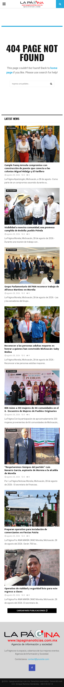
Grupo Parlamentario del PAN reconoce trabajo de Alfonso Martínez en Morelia (31, 288)
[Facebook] (32, 667)
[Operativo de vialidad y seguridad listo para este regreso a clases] (32, 567)
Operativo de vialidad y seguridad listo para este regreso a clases (30, 590)
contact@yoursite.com (38, 659)
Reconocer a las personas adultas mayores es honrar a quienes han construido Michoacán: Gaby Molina (31, 349)
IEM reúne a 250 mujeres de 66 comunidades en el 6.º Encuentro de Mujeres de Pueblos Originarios (31, 409)
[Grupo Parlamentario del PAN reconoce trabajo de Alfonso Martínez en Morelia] (32, 265)
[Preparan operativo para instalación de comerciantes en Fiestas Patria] (32, 508)
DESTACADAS (11, 128)
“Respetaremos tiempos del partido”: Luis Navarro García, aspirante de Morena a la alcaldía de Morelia (31, 470)
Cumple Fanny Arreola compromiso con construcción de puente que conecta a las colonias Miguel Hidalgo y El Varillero (27, 168)
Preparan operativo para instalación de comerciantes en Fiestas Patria (25, 531)
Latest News (11, 119)
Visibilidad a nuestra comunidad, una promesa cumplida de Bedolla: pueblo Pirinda (29, 229)
